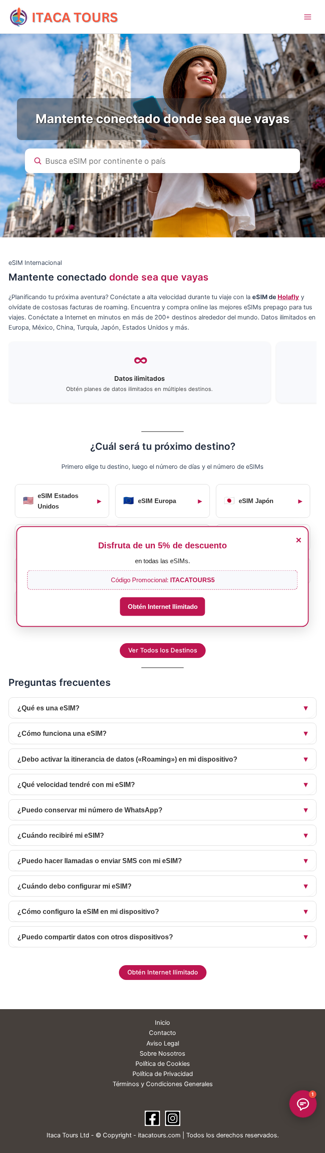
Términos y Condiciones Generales (163, 1084)
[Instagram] (172, 1118)
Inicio (162, 1022)
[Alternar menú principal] (308, 17)
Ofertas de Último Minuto (275, 1054)
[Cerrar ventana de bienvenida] (313, 966)
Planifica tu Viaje (288, 1013)
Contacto (162, 1033)
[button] (303, 1103)
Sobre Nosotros (162, 1053)
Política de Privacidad (162, 1074)
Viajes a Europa (290, 1033)
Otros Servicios (290, 1074)
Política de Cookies (162, 1064)
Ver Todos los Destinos (162, 650)
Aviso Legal (162, 1043)
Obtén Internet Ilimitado (163, 606)
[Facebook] (152, 1118)
